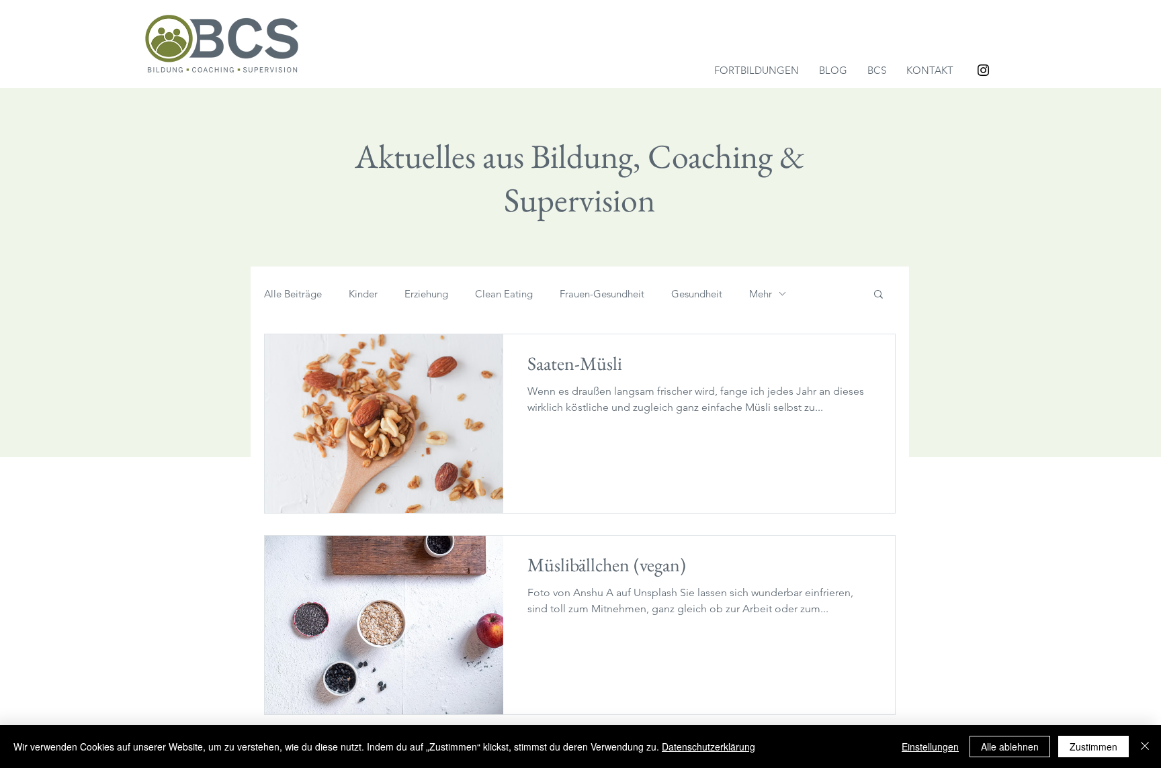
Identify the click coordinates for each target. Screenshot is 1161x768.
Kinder (363, 293)
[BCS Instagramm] (983, 70)
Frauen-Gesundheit (602, 293)
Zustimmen (1093, 746)
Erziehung (426, 293)
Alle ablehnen (1010, 746)
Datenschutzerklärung (708, 746)
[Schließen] (1145, 746)
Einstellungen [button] (930, 746)
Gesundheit (696, 293)
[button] (878, 295)
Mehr (760, 293)
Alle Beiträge (293, 293)
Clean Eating (504, 293)
